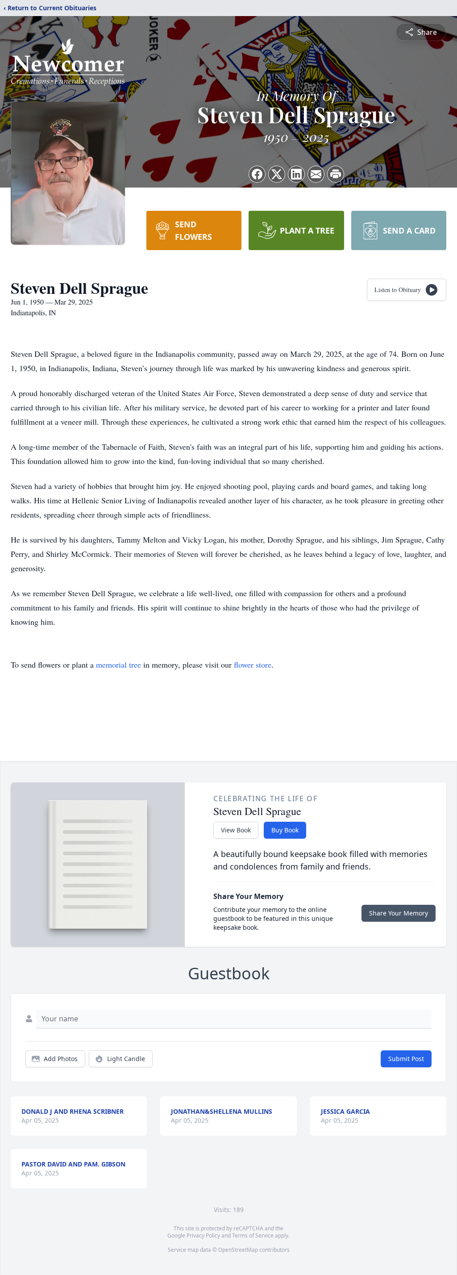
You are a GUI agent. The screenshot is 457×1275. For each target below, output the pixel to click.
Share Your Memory (398, 913)
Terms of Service (253, 1235)
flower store (252, 664)
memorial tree (118, 664)
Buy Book (285, 830)
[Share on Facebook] (257, 174)
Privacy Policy (203, 1235)
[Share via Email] (316, 174)
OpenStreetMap (238, 1250)
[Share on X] (277, 174)
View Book (236, 830)
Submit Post (406, 1058)
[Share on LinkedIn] (296, 174)
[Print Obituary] (336, 174)
